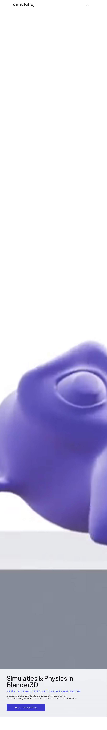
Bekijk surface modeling (26, 707)
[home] (23, 5)
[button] (87, 5)
